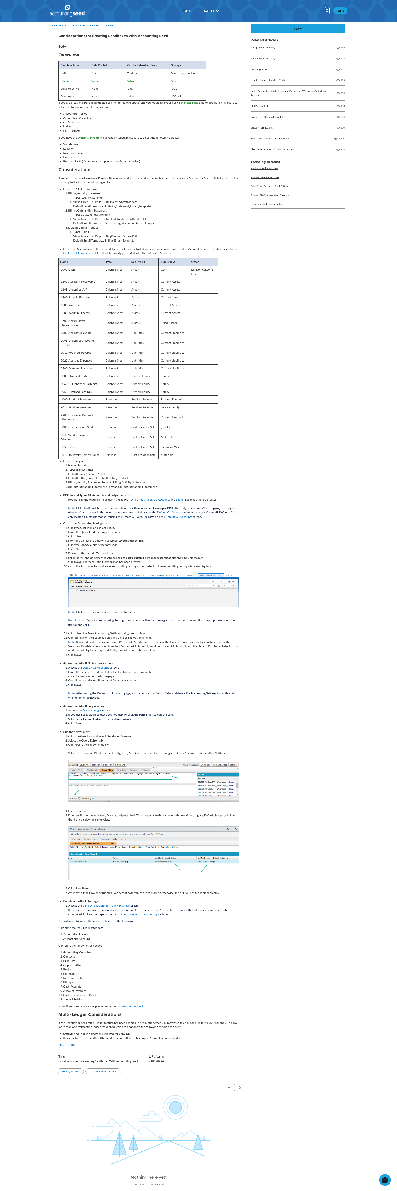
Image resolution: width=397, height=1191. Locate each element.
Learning (209, 10)
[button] (385, 1180)
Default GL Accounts (170, 512)
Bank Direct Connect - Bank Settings (106, 905)
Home (186, 10)
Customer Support (131, 1006)
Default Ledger (92, 710)
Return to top (66, 1044)
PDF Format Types (140, 499)
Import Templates (79, 253)
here (86, 612)
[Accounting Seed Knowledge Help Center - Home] (67, 11)
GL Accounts (162, 499)
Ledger (180, 499)
